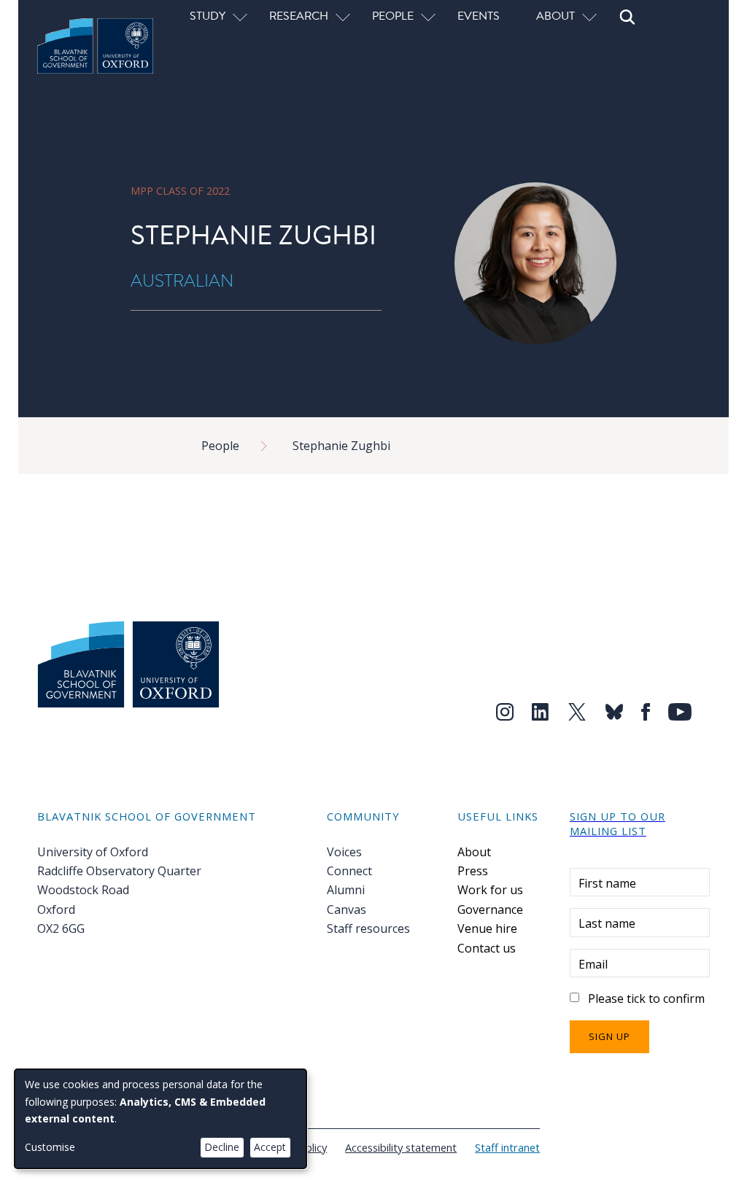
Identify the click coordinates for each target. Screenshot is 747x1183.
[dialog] (160, 1118)
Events (478, 15)
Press (472, 871)
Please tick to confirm (646, 998)
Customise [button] (50, 1147)
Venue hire (487, 928)
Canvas (346, 909)
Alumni (346, 890)
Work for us (490, 890)
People (220, 446)
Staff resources (368, 928)
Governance (490, 909)
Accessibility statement (401, 1147)
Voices (344, 852)
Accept (270, 1147)
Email (593, 964)
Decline (221, 1147)
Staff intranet (507, 1147)
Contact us (486, 948)
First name (607, 883)
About (474, 852)
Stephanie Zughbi (341, 446)
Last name (606, 923)
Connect (349, 871)
